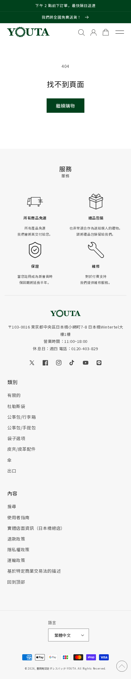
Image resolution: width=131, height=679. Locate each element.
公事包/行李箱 (21, 417)
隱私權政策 (18, 549)
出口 (11, 471)
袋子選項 (16, 438)
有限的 (14, 395)
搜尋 (11, 506)
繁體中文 (63, 635)
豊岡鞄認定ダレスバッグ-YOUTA (56, 668)
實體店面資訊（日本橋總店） (36, 528)
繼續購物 (65, 105)
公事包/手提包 (21, 427)
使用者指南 (18, 517)
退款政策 (16, 539)
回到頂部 (16, 582)
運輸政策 (16, 560)
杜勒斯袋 (16, 406)
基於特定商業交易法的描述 (34, 571)
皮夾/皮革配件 (21, 449)
